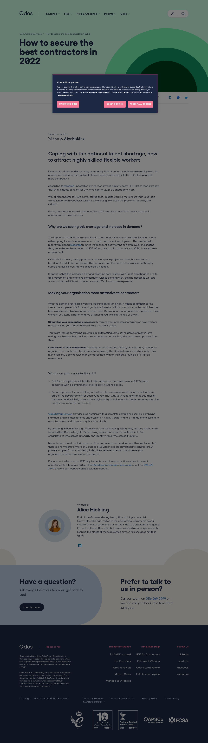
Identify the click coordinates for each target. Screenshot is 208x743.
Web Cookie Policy (65, 95)
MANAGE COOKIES (68, 104)
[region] (105, 93)
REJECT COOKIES (115, 104)
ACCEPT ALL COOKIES (140, 104)
